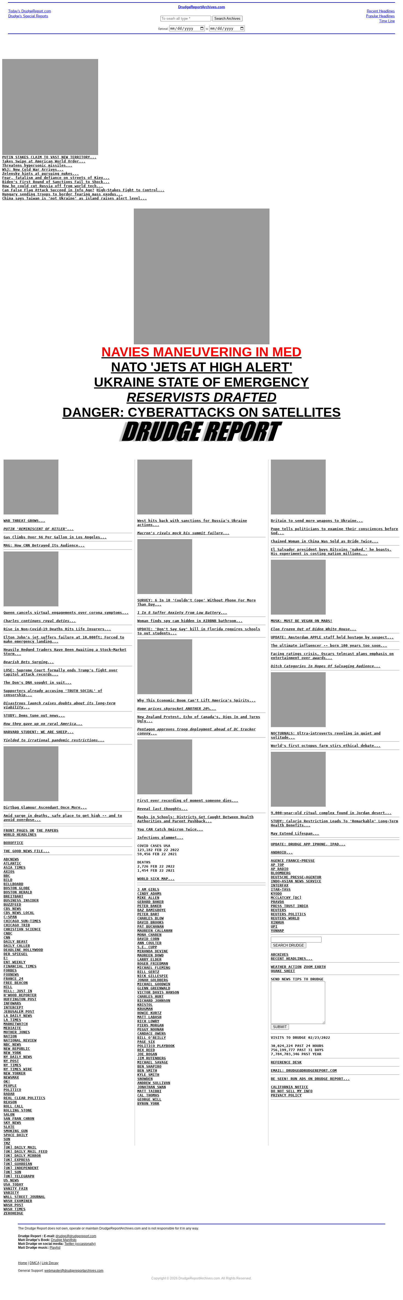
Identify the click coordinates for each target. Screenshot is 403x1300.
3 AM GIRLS (148, 889)
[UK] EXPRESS (17, 1160)
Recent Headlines (381, 11)
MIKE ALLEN (148, 898)
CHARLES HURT (150, 996)
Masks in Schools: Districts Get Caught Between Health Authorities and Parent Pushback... (195, 819)
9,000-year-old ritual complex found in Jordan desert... (331, 813)
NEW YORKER (14, 1073)
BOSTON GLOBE (17, 888)
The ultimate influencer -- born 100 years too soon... (329, 645)
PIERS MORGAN (150, 1025)
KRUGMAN (145, 1009)
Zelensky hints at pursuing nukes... (40, 173)
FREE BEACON (16, 983)
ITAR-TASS (281, 889)
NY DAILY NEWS (18, 1057)
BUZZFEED (12, 904)
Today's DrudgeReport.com (29, 11)
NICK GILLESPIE (152, 976)
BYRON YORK (148, 1103)
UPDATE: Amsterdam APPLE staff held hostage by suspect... (332, 637)
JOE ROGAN (147, 1054)
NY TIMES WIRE (18, 1069)
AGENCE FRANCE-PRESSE (293, 861)
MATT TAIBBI (149, 1091)
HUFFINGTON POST (20, 999)
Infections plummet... (160, 837)
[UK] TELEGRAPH (19, 1176)
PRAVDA (277, 902)
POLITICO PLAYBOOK (156, 1046)
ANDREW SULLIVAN (153, 1083)
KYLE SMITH (148, 1075)
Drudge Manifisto (63, 1240)
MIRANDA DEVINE (152, 951)
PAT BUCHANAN (150, 926)
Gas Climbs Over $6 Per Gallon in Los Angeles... (55, 537)
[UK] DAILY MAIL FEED (25, 1151)
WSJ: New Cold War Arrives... (33, 169)
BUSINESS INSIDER (21, 900)
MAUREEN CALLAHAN (154, 930)
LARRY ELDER (149, 959)
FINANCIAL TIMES (20, 966)
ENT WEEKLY (14, 962)
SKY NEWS (12, 1123)
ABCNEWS (11, 859)
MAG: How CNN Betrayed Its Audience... (44, 545)
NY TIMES (12, 1065)
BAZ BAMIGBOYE (151, 910)
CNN (7, 937)
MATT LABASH (149, 1017)
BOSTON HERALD (18, 892)
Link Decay (50, 1263)
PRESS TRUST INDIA (289, 906)
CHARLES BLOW (150, 918)
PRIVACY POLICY (286, 1095)
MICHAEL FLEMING (153, 968)
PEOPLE (10, 1086)
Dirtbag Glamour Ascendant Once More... (45, 807)
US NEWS (11, 1180)
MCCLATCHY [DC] (286, 898)
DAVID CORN (148, 939)
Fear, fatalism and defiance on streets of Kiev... (56, 178)
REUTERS (278, 910)
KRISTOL (145, 1005)
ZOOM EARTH (315, 967)
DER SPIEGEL (16, 954)
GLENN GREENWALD (153, 988)
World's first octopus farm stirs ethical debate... (326, 746)
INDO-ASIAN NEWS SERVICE (296, 881)
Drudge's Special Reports (28, 16)
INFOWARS (12, 1003)
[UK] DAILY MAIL (20, 1147)
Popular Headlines (380, 16)
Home (22, 1263)
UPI (274, 926)
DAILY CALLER (17, 946)
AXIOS (9, 872)
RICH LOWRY (148, 1021)
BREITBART (13, 896)
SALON (9, 1114)
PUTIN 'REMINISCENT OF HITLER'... (39, 529)
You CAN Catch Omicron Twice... (170, 829)
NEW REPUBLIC (17, 1048)
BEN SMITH (147, 1070)
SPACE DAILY (16, 1135)
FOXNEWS (11, 974)
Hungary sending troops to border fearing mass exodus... (62, 194)
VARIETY (11, 1193)
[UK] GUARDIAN (18, 1164)
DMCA (34, 1263)
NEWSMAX (11, 1077)
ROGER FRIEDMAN (152, 963)
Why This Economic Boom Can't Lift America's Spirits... (196, 700)
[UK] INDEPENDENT (21, 1168)
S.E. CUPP (147, 947)
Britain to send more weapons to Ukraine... (317, 521)
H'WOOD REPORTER (20, 995)
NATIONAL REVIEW (20, 1040)
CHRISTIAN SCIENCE (22, 929)
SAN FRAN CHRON (19, 1118)
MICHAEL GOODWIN (153, 984)
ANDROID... (282, 852)
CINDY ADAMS (149, 893)
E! (6, 958)
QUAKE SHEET (283, 971)
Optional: (163, 28)
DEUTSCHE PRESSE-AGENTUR (296, 877)
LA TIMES (12, 1020)
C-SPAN (10, 917)
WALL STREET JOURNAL (24, 1197)
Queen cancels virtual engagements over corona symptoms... (66, 612)
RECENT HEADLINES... (292, 958)
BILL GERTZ (148, 972)
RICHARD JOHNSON (153, 1000)
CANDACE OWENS (151, 1033)
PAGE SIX (146, 1042)
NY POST (11, 1061)
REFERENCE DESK (286, 1062)
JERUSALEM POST (19, 1011)
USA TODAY (13, 1184)
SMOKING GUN (16, 1131)
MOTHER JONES (17, 1032)
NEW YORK (12, 1053)
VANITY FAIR (16, 1188)
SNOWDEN (145, 1079)
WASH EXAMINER (18, 1201)
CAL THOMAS (148, 1095)
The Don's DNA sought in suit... (38, 682)
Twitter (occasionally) (80, 1244)
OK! (7, 1081)
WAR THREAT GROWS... (24, 521)
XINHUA (277, 922)
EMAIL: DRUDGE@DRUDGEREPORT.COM (304, 1070)
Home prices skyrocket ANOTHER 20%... (176, 709)
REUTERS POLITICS (288, 914)
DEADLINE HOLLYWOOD (23, 950)
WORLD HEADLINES (20, 834)
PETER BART (148, 914)
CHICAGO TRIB (17, 925)
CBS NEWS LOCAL (19, 913)
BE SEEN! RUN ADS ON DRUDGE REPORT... (310, 1079)
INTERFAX (279, 885)
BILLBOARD (13, 884)
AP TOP (277, 865)
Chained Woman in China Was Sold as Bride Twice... (324, 541)
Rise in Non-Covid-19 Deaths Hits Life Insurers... (57, 629)
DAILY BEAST (16, 941)
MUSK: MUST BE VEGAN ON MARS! (301, 621)
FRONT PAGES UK (19, 830)
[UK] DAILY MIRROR (22, 1155)
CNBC (8, 933)
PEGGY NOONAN (150, 1029)
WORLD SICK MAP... (156, 879)
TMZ (7, 1143)
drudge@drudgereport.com (76, 1236)
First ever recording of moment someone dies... (187, 800)
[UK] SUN (12, 1172)
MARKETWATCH (16, 1024)
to (207, 28)
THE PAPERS (47, 830)
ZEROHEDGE (13, 1213)
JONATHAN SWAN (151, 1087)
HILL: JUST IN (18, 991)
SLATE (9, 1127)
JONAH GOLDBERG (152, 980)
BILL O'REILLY (151, 1038)
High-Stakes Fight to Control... (130, 190)
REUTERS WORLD (285, 918)
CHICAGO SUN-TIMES (22, 921)
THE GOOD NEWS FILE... (27, 851)
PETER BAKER (149, 906)
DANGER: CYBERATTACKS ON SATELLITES (202, 412)
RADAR (9, 1094)
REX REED (146, 1050)
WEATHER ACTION (286, 967)
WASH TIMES (14, 1209)
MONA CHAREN (149, 935)
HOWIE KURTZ (149, 1013)
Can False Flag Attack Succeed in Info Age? (48, 190)
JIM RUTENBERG (151, 1058)
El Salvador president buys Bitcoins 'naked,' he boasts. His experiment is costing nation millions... (331, 551)
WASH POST (13, 1205)
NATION (10, 1036)
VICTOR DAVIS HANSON (158, 992)
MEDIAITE (12, 1028)
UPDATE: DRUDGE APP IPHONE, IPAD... (308, 844)
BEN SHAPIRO (149, 1066)
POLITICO (12, 1090)
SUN (7, 1139)
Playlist (55, 1248)
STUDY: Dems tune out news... (34, 715)
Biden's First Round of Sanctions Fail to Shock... (56, 182)
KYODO (276, 893)
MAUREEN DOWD (150, 955)
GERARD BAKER (150, 902)
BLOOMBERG (281, 873)
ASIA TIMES (14, 867)
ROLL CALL (13, 1106)
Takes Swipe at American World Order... (44, 161)
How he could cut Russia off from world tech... (52, 186)
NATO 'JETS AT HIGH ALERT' (201, 367)
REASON (10, 1102)
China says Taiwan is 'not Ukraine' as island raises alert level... (74, 198)
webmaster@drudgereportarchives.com (73, 1271)
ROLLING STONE (18, 1110)
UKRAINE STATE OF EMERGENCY (201, 382)
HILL (8, 987)
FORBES (10, 970)
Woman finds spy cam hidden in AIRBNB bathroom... (190, 621)
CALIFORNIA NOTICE (289, 1087)
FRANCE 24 (13, 979)
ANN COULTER (149, 943)
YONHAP (277, 930)
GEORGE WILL (149, 1099)
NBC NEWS (12, 1044)
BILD (8, 880)
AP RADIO (279, 869)
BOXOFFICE (13, 843)
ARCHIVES (279, 954)
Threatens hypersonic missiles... (37, 165)
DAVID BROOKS (150, 922)
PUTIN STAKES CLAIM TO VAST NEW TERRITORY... (49, 157)
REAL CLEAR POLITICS (24, 1098)
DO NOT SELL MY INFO (292, 1091)
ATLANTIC (12, 863)
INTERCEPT (13, 1007)
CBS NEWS (12, 909)
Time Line (387, 21)
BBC (7, 876)
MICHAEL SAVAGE (152, 1062)
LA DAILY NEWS (18, 1016)
